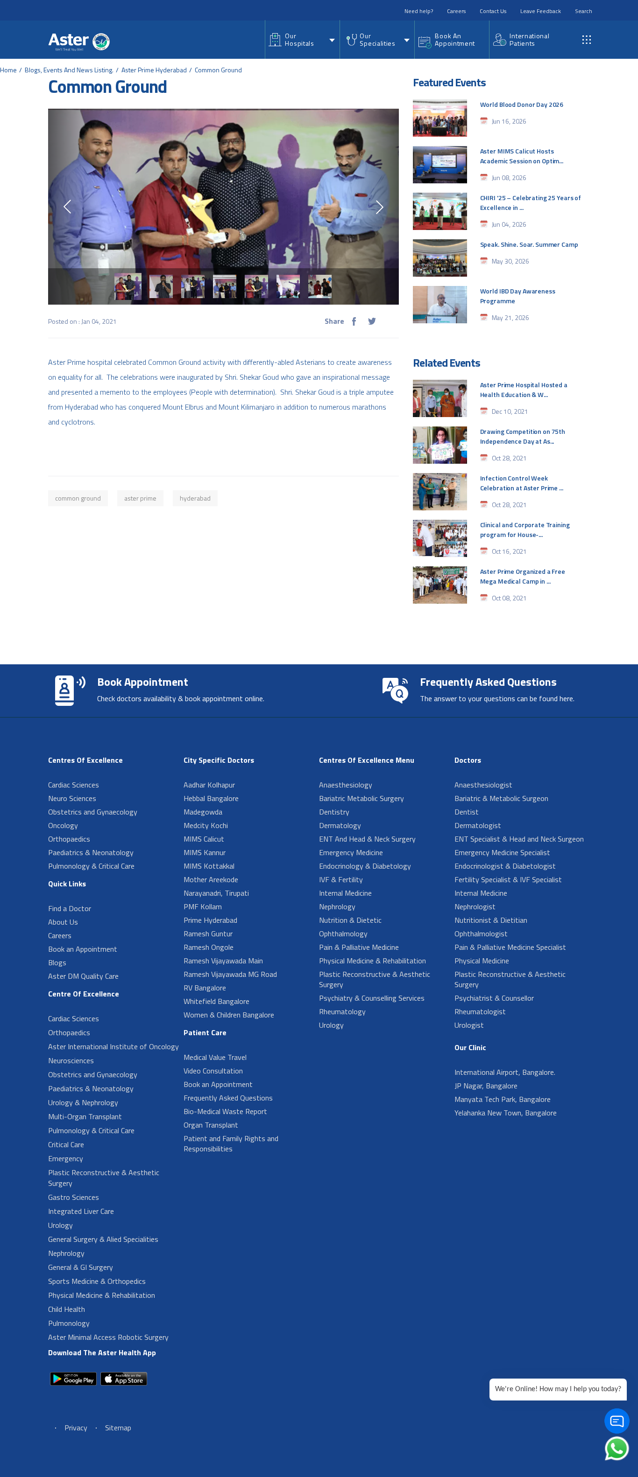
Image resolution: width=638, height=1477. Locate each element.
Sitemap (118, 1427)
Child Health (66, 1309)
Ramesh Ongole (209, 947)
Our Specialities (377, 39)
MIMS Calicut (204, 838)
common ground (78, 498)
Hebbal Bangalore (211, 798)
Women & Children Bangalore (229, 1014)
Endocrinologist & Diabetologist (505, 865)
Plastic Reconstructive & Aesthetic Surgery (103, 1178)
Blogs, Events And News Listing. (69, 70)
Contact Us (493, 11)
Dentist (466, 811)
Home (8, 70)
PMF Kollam (203, 906)
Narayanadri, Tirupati (216, 893)
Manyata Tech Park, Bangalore (502, 1099)
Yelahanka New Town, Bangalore (505, 1112)
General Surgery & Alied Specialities (103, 1239)
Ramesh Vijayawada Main (223, 960)
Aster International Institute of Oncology (113, 1046)
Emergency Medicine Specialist (502, 852)
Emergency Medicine (351, 852)
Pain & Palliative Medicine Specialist (510, 947)
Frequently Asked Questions (228, 1097)
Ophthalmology (343, 933)
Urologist (469, 1025)
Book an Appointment (82, 948)
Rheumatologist (480, 1011)
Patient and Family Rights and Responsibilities (231, 1143)
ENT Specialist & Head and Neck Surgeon (519, 838)
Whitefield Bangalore (216, 1001)
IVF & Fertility (341, 879)
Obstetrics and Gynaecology (92, 811)
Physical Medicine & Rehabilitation (101, 1295)
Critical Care (66, 1144)
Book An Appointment (455, 39)
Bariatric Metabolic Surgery (361, 798)
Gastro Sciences (73, 1197)
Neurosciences (71, 1060)
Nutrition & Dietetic (350, 920)
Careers (456, 11)
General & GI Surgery (80, 1267)
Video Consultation (213, 1070)
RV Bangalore (205, 987)
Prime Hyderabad (210, 920)
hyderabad (195, 498)
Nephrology (66, 1253)
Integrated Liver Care (81, 1211)
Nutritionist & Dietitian (490, 920)
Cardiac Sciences (73, 784)
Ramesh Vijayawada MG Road (230, 974)
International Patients (529, 39)
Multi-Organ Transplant (85, 1116)
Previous (67, 206)
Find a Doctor (69, 908)
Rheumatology (342, 1011)
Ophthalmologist (481, 933)
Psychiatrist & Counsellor (494, 997)
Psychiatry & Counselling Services (372, 997)
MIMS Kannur (205, 852)
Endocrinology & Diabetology (365, 865)
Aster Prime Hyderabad (154, 70)
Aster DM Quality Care (83, 976)
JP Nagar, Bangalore (485, 1085)
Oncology (63, 825)
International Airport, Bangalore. (504, 1072)
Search (583, 11)
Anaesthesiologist (483, 784)
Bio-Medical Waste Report (225, 1111)
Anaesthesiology (345, 784)
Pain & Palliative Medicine (359, 947)
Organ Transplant (211, 1124)
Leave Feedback (540, 11)
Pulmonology (69, 1323)
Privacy (75, 1427)
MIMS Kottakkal (209, 865)
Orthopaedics (69, 838)
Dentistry (334, 811)
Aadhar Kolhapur (209, 784)
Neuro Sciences (72, 798)
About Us (63, 921)
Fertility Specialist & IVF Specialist (508, 879)
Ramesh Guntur (208, 933)
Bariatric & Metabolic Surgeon (501, 798)
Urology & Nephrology (83, 1102)
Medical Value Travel (215, 1057)
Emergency (65, 1158)
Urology (60, 1225)
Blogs (57, 962)
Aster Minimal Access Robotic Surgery (108, 1337)
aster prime (140, 498)
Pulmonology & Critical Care (91, 865)
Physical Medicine (481, 960)
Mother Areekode (211, 879)
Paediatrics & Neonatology (91, 852)
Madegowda (203, 811)
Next (379, 207)
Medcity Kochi (206, 825)
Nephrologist (475, 906)
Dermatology (340, 825)
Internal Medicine (345, 893)
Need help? (418, 11)
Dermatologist (477, 825)
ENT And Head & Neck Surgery (367, 838)
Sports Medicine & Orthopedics (97, 1281)
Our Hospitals (299, 39)
